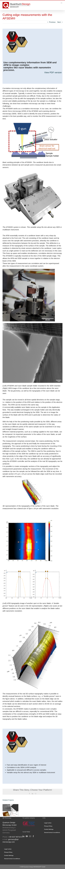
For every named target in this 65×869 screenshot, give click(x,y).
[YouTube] (27, 836)
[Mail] (30, 836)
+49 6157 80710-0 (15, 837)
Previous (52, 22)
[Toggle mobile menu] (61, 3)
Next (59, 22)
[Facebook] (33, 836)
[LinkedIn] (23, 836)
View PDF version (53, 72)
